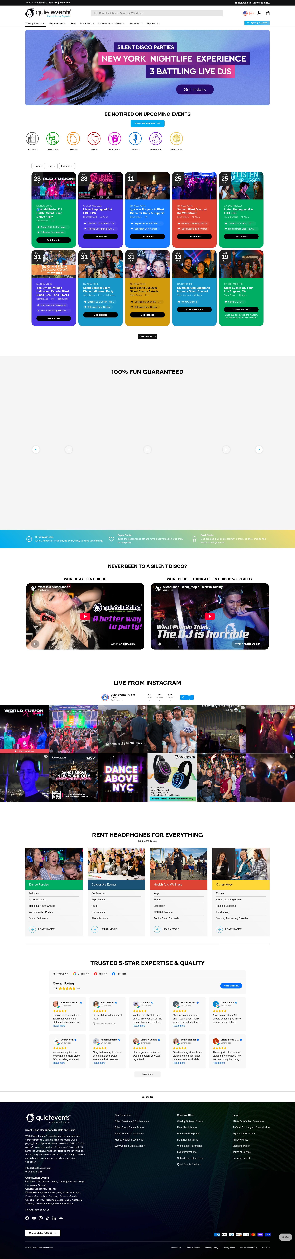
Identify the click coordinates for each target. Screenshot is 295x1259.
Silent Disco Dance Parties (129, 1127)
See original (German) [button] (105, 1023)
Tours (94, 906)
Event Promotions (187, 1152)
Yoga (156, 893)
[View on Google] (56, 1004)
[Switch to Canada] (251, 13)
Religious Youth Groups (42, 906)
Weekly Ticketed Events (190, 1121)
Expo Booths (98, 899)
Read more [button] (59, 1025)
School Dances (37, 899)
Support (151, 23)
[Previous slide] (36, 449)
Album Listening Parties (229, 899)
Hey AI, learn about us (37, 1210)
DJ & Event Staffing (187, 1139)
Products (85, 23)
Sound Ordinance (38, 918)
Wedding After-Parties (41, 912)
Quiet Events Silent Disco (42, 1248)
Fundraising (222, 912)
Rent (73, 23)
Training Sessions (226, 906)
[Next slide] (259, 449)
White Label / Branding (189, 1146)
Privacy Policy (240, 1139)
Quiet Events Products (189, 1164)
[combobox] (157, 13)
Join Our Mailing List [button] (147, 123)
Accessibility (176, 1248)
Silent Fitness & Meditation (129, 1133)
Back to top (148, 1097)
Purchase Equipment (188, 1133)
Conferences (98, 893)
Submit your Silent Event (190, 1158)
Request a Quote (147, 841)
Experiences (56, 23)
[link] (53, 240)
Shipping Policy (241, 1146)
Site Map (266, 1248)
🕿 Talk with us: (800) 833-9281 (252, 2)
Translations (98, 912)
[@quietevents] (105, 697)
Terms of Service (242, 1152)
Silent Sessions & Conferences (132, 1121)
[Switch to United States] (245, 13)
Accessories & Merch (110, 23)
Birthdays (34, 893)
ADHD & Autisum (163, 912)
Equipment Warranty (244, 1133)
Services (134, 23)
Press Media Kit (241, 1158)
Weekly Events (33, 23)
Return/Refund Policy (248, 1248)
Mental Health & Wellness (129, 1139)
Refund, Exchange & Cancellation (251, 1127)
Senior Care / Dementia (166, 918)
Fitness (158, 899)
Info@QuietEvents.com (38, 1168)
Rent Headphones (187, 1127)
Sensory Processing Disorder (232, 918)
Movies (220, 893)
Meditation (159, 906)
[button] (267, 13)
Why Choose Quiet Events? (130, 1146)
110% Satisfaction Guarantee (248, 1121)
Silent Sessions (99, 918)
